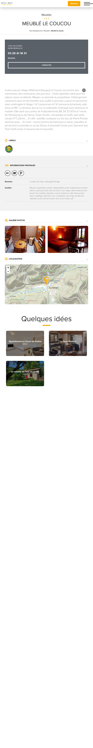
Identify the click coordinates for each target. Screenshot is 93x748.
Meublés (46, 14)
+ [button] (8, 267)
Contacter (46, 65)
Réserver (74, 3)
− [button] (8, 271)
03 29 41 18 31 (17, 53)
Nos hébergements (35, 31)
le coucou (84, 90)
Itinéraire (11, 58)
